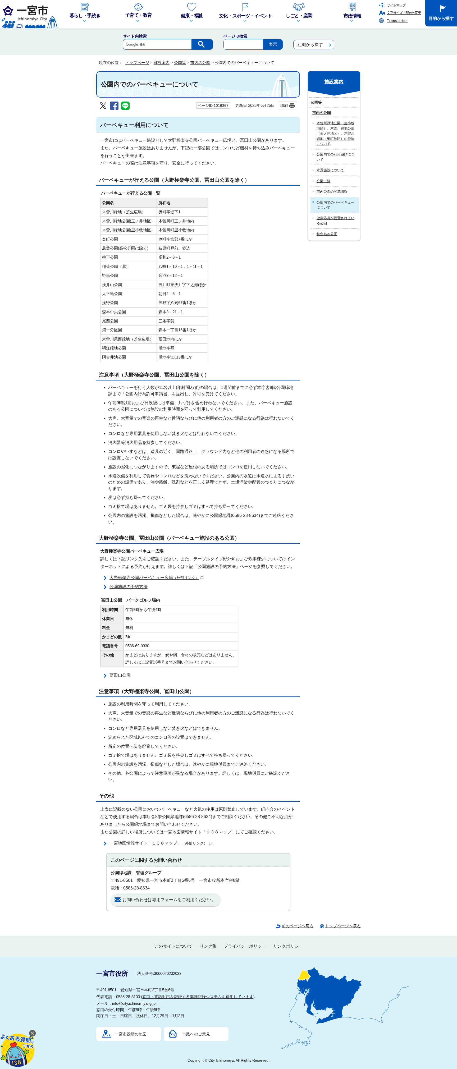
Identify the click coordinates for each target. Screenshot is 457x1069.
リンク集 (208, 946)
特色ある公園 (327, 234)
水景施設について (330, 170)
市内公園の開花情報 (332, 192)
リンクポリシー (288, 946)
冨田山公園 (120, 675)
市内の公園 (200, 62)
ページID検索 (235, 36)
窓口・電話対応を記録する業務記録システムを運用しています (197, 996)
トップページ (137, 62)
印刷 (284, 105)
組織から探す (310, 44)
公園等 (180, 62)
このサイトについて (173, 946)
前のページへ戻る (297, 926)
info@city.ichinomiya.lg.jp (134, 1003)
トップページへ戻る (343, 926)
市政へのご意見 (196, 1034)
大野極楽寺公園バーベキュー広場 (154, 577)
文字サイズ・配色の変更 (404, 13)
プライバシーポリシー (245, 946)
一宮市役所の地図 (131, 1034)
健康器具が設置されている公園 (335, 220)
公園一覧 (323, 181)
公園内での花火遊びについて (335, 156)
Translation (397, 21)
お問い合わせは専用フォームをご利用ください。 (169, 899)
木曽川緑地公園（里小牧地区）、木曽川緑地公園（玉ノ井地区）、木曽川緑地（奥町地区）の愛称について (335, 133)
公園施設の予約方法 (128, 586)
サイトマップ (396, 5)
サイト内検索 (135, 36)
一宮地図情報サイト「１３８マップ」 (158, 843)
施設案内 (162, 62)
